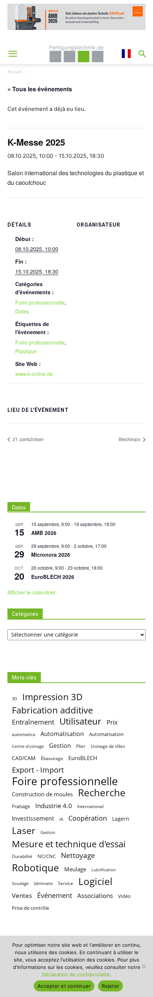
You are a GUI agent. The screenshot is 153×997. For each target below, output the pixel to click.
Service (65, 883)
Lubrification (103, 869)
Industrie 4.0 (53, 806)
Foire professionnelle (40, 302)
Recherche (102, 793)
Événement (54, 895)
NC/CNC (47, 856)
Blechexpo (130, 439)
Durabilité (22, 856)
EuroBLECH (82, 758)
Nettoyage (78, 855)
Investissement (33, 818)
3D (14, 698)
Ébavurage (52, 758)
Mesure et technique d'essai (69, 844)
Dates (22, 311)
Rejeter (110, 986)
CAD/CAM (24, 758)
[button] (13, 54)
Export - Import (38, 770)
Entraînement (33, 722)
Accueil (14, 71)
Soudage (20, 883)
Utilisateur (80, 721)
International (90, 806)
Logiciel (95, 881)
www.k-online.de (34, 373)
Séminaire (43, 883)
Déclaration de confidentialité (76, 974)
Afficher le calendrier (31, 592)
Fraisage (21, 806)
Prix (112, 722)
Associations (95, 895)
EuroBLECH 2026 (52, 576)
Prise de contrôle (30, 908)
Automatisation (62, 733)
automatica (23, 734)
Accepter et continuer (64, 986)
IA (61, 819)
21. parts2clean (28, 439)
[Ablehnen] (143, 966)
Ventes (22, 895)
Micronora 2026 (50, 554)
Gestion (60, 746)
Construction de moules (42, 794)
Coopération (87, 818)
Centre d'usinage (28, 746)
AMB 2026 (43, 532)
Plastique (26, 351)
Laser (23, 830)
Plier (80, 746)
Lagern (120, 818)
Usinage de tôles (108, 746)
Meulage (75, 869)
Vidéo (124, 896)
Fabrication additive (52, 710)
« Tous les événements (39, 89)
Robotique (35, 868)
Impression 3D (52, 697)
